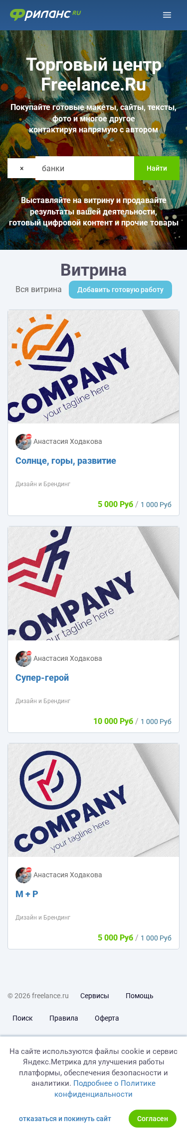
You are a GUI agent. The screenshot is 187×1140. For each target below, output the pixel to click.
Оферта (107, 1018)
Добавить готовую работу (120, 290)
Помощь (140, 996)
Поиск (22, 1018)
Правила (63, 1018)
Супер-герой (42, 677)
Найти (157, 168)
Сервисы (94, 996)
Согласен (152, 1119)
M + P (26, 894)
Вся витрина (38, 289)
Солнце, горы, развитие (65, 460)
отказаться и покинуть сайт (65, 1119)
